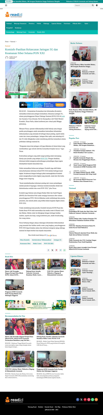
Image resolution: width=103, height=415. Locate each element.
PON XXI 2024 (48, 243)
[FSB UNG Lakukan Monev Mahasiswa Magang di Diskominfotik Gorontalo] (56, 264)
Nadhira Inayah (13, 57)
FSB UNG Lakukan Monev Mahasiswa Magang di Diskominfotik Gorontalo (55, 273)
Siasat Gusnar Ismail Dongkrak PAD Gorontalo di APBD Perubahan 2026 (85, 166)
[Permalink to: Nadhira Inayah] (6, 57)
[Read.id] (13, 14)
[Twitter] (81, 400)
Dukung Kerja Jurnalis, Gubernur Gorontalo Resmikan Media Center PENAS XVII (33, 273)
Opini (86, 23)
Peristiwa (31, 23)
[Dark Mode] (97, 5)
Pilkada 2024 (77, 23)
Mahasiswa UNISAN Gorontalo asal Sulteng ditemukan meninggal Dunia (75, 1)
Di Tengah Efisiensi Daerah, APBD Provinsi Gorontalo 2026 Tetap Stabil (85, 173)
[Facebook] (77, 400)
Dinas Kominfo (24, 240)
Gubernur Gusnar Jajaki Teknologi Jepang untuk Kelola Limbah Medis (88, 82)
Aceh (63, 116)
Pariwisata (67, 23)
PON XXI (44, 158)
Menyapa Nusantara (20, 23)
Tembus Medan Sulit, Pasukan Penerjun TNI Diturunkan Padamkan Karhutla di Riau (83, 219)
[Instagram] (88, 400)
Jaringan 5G (57, 240)
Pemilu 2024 (41, 32)
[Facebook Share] (48, 250)
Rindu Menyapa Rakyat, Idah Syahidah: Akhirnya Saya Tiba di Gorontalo (88, 281)
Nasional (9, 23)
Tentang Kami (32, 407)
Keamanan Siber (25, 243)
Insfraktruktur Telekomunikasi (41, 240)
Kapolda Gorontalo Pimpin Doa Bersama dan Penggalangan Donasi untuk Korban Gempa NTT (84, 159)
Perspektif (9, 28)
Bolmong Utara (21, 32)
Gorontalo (31, 32)
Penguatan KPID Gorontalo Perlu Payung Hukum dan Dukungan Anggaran (13, 293)
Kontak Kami (49, 407)
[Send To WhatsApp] (64, 250)
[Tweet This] (52, 250)
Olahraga (46, 23)
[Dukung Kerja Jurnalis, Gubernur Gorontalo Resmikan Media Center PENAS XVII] (35, 264)
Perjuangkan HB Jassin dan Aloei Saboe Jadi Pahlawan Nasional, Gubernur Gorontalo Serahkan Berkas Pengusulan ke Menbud (83, 212)
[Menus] (6, 5)
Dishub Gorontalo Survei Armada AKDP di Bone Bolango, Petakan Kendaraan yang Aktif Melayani (89, 299)
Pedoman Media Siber (69, 407)
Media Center (37, 243)
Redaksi (40, 407)
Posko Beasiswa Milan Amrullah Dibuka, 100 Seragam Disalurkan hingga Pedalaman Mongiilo (83, 65)
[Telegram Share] (60, 250)
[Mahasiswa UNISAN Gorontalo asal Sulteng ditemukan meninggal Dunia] (76, 73)
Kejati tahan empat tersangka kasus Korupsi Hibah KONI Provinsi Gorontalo (82, 248)
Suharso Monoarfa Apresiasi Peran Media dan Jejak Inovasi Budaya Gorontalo (83, 234)
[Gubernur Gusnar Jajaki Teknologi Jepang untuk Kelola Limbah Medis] (76, 82)
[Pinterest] (85, 400)
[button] (93, 5)
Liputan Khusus (56, 23)
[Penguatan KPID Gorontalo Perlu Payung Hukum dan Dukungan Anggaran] (14, 284)
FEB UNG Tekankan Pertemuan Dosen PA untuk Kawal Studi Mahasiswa (82, 226)
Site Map (57, 407)
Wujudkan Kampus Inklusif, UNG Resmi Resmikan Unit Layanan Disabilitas (84, 151)
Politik (39, 23)
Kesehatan (18, 28)
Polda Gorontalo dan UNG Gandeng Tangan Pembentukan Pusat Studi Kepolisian (82, 241)
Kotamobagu (10, 32)
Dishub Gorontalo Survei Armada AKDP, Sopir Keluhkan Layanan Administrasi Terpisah (89, 290)
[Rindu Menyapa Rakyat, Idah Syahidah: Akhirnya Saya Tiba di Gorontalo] (76, 281)
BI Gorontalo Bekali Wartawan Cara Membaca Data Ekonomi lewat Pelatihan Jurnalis (85, 180)
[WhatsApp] (92, 400)
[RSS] (96, 400)
